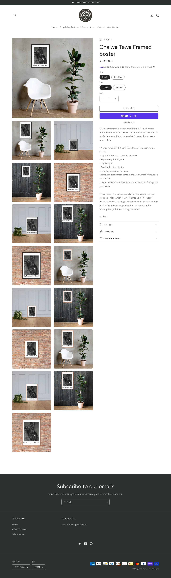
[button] (15, 15)
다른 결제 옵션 (128, 122)
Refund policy (18, 534)
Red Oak (118, 77)
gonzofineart (141, 569)
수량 (101, 93)
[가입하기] (106, 502)
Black (104, 77)
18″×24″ (105, 87)
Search (15, 525)
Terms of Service (19, 529)
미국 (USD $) (20, 567)
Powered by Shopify (152, 569)
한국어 (37, 567)
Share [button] (105, 216)
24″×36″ (119, 87)
